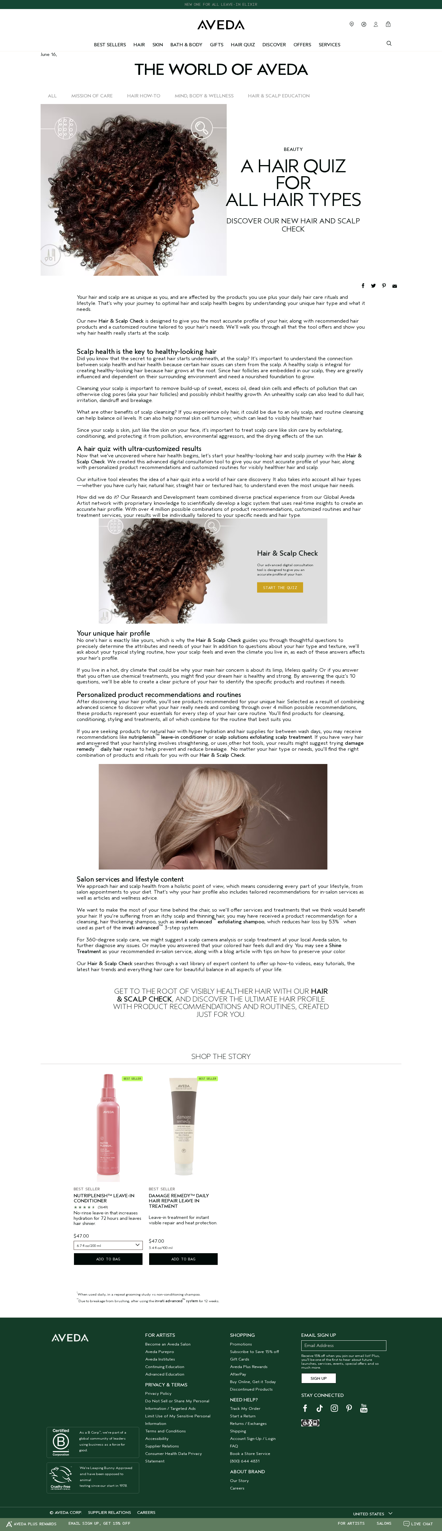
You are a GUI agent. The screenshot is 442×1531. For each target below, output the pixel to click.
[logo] (221, 23)
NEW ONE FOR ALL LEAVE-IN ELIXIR (221, 4)
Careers (237, 1488)
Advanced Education (164, 1374)
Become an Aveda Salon (168, 1344)
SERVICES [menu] (329, 45)
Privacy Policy (158, 1393)
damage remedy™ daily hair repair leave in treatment (179, 1201)
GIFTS (216, 45)
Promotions (241, 1344)
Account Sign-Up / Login (253, 1438)
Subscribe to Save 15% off (254, 1351)
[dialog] (389, 42)
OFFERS (302, 45)
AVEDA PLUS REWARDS (35, 1523)
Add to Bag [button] (108, 1259)
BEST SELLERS (110, 45)
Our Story (239, 1480)
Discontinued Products (251, 1389)
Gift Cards (239, 1359)
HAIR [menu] (139, 45)
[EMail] (396, 285)
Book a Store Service (250, 1453)
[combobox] (108, 1245)
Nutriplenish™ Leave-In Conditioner (104, 1198)
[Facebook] (366, 285)
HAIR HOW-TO (143, 96)
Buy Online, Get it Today (253, 1381)
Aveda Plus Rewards (249, 1366)
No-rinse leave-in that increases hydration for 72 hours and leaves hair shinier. (107, 1218)
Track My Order (245, 1408)
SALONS (384, 1523)
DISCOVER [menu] (274, 45)
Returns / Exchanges (248, 1423)
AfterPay (238, 1374)
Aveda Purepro (159, 1351)
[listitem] (108, 1169)
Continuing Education (164, 1366)
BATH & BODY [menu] (186, 45)
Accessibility (157, 1438)
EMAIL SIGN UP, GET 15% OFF (99, 1523)
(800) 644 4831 (244, 1461)
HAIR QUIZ (243, 45)
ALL (52, 96)
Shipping (238, 1431)
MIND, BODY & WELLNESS (204, 96)
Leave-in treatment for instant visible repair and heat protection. (183, 1220)
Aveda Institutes (160, 1359)
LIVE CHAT (422, 1523)
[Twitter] (376, 285)
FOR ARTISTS (351, 1523)
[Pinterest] (387, 285)
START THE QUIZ (280, 587)
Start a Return (243, 1416)
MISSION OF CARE (92, 96)
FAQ (234, 1446)
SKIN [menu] (157, 45)
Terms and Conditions (165, 1431)
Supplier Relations (162, 1446)
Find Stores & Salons (351, 24)
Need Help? (244, 1400)
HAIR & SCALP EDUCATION (279, 96)
